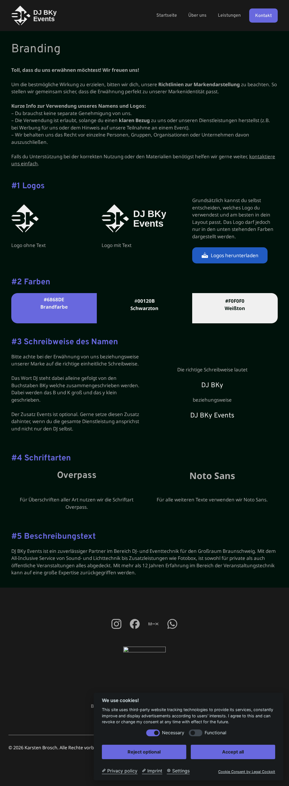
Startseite (166, 15)
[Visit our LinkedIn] (172, 624)
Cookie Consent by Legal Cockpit (246, 772)
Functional (215, 732)
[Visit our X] (153, 624)
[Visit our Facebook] (116, 624)
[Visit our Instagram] (134, 624)
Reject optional (144, 752)
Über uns (197, 15)
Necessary (173, 732)
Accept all (233, 752)
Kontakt (263, 16)
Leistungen (229, 15)
